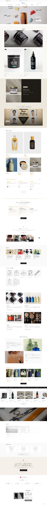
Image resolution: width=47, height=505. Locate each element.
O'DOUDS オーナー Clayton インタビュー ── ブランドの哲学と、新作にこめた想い (19, 256)
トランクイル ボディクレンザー (30, 379)
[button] (6, 3)
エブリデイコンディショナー (16, 379)
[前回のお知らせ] (16, 0)
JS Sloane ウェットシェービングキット (13, 189)
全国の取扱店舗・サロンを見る (23, 454)
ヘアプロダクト (7, 277)
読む (9, 213)
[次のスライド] (26, 25)
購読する (28, 500)
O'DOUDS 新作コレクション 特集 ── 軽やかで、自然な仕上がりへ (28, 256)
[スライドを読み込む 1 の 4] (22, 24)
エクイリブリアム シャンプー (9, 379)
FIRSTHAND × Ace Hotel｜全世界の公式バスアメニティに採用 (36, 256)
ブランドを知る (38, 20)
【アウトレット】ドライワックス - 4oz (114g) (36, 187)
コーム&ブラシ (35, 277)
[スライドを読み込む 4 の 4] (24, 24)
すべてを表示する (23, 263)
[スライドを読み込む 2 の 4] (23, 24)
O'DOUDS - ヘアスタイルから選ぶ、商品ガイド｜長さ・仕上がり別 (10, 256)
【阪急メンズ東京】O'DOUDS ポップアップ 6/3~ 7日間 (35, 433)
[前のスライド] (20, 25)
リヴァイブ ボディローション (37, 379)
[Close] (32, 489)
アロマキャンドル (22, 277)
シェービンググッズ (29, 277)
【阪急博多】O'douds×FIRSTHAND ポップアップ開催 (23, 433)
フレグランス (14, 277)
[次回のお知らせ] (30, 0)
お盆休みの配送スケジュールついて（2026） (11, 433)
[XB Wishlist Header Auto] (39, 3)
